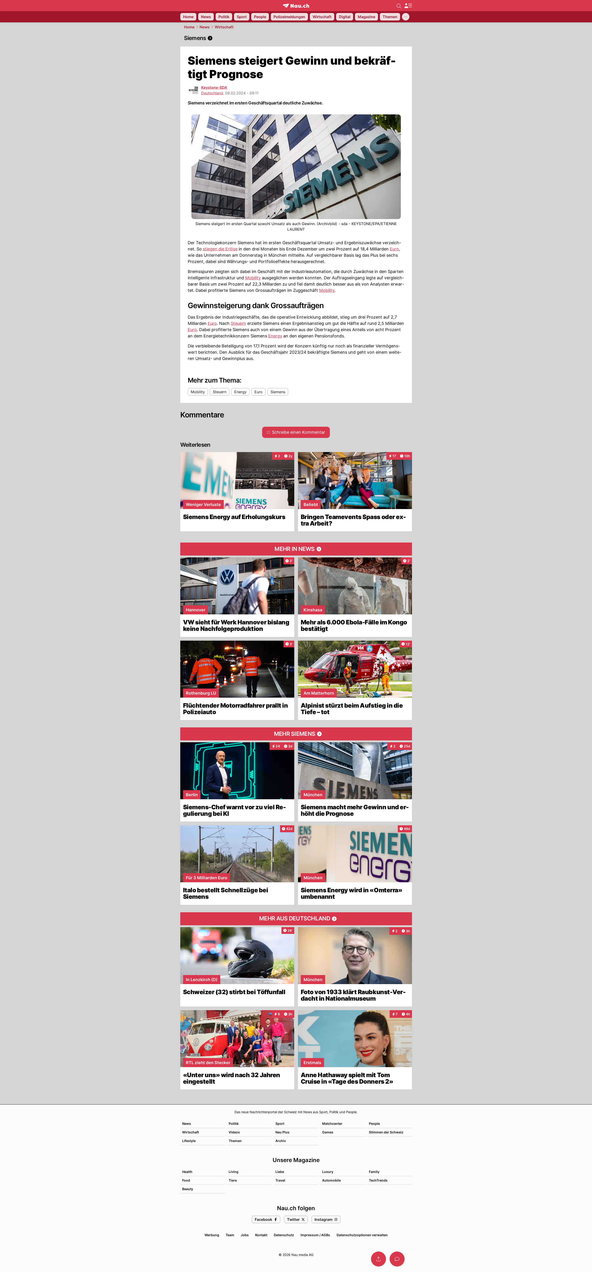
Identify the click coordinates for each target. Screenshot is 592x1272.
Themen (235, 1141)
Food (186, 1180)
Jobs (245, 1235)
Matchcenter (332, 1123)
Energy (275, 335)
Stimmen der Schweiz (386, 1132)
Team (230, 1235)
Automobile (331, 1180)
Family (374, 1172)
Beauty (187, 1189)
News (205, 27)
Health (187, 1172)
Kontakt (261, 1235)
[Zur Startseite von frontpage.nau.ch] (296, 5)
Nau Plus (282, 1132)
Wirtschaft (224, 27)
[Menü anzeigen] (408, 5)
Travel (280, 1180)
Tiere (233, 1180)
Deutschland (212, 93)
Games (327, 1132)
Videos (234, 1132)
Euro (394, 248)
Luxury (327, 1172)
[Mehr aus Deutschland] (296, 918)
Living (233, 1172)
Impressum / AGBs (315, 1235)
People (374, 1123)
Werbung (211, 1235)
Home (189, 27)
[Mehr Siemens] (296, 733)
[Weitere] (405, 16)
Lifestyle (189, 1141)
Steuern (238, 323)
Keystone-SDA (214, 87)
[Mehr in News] (296, 549)
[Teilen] (378, 1259)
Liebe (279, 1172)
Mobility (253, 277)
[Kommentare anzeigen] (397, 1259)
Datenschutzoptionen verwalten (362, 1235)
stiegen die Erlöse (220, 248)
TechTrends (378, 1180)
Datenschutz (284, 1235)
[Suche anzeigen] (399, 5)
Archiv (280, 1141)
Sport (279, 1123)
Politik (234, 1123)
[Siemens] (296, 38)
